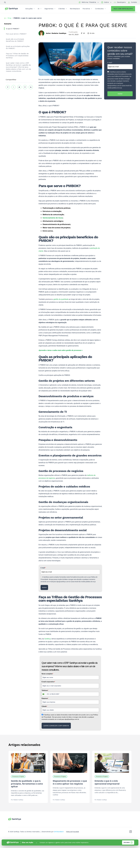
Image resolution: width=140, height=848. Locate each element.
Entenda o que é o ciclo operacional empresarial (107, 782)
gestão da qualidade (60, 299)
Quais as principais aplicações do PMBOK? (18, 47)
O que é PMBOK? (12, 29)
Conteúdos (99, 9)
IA (38, 9)
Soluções (29, 9)
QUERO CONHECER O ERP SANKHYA (56, 725)
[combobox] (45, 694)
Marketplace (75, 9)
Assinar (44, 587)
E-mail (43, 568)
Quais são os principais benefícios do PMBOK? (15, 40)
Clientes (61, 9)
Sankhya (47, 639)
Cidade (44, 706)
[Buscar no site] (5, 2)
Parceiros (86, 9)
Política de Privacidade (72, 831)
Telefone (45, 690)
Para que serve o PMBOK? (16, 34)
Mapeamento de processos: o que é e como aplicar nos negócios (70, 782)
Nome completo (47, 674)
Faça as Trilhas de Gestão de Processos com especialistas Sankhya (17, 56)
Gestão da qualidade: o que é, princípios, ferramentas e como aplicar (27, 783)
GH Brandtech (59, 832)
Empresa (45, 698)
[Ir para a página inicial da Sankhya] (12, 8)
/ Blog (9, 18)
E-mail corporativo (48, 681)
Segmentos (48, 9)
